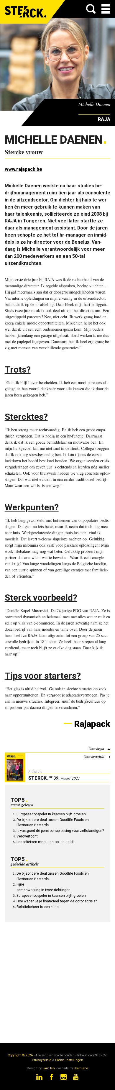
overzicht (97, 756)
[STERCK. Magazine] (26, 12)
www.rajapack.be (23, 169)
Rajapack (92, 724)
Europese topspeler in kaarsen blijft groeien (51, 814)
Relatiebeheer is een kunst (38, 907)
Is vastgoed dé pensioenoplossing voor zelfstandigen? (60, 831)
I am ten (48, 1068)
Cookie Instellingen (69, 1060)
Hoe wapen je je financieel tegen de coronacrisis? (57, 901)
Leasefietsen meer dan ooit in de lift (46, 842)
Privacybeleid (41, 1060)
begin (100, 748)
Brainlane (81, 1068)
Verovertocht (27, 836)
